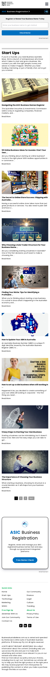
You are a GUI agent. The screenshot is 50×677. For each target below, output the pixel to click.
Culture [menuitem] (30, 602)
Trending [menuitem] (31, 606)
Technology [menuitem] (7, 599)
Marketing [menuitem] (6, 602)
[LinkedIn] (25, 626)
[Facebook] (21, 626)
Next (31, 498)
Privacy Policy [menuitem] (33, 613)
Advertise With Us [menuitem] (10, 613)
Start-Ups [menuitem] (6, 595)
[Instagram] (29, 626)
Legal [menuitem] (29, 599)
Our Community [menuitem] (34, 591)
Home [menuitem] (4, 591)
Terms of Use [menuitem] (33, 617)
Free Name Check (25, 560)
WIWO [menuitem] (4, 606)
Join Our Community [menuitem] (11, 617)
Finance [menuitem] (30, 595)
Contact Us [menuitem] (7, 621)
